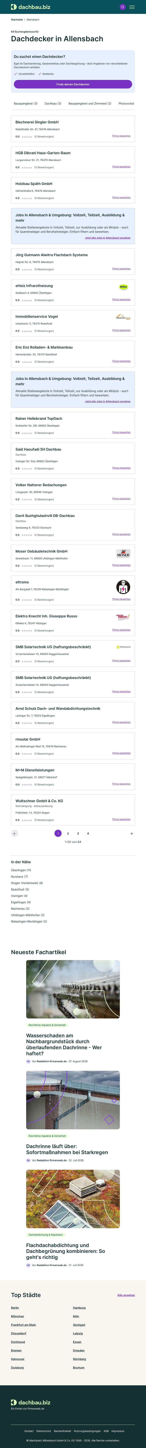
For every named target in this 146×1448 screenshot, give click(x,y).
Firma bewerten (121, 135)
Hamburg (79, 1308)
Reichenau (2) (20, 908)
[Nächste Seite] (131, 833)
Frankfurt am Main (23, 1325)
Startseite (17, 19)
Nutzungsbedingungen (87, 1431)
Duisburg (17, 1367)
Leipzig (78, 1333)
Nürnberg (79, 1359)
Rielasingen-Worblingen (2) (29, 921)
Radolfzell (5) (20, 889)
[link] (73, 129)
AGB (106, 1431)
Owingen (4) (19, 896)
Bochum (78, 1367)
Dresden (79, 1350)
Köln (76, 1316)
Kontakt (29, 1431)
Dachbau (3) (53, 103)
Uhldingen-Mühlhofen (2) (28, 915)
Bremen (16, 1350)
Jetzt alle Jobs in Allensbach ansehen (108, 237)
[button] (123, 7)
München (17, 1316)
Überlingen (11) (21, 870)
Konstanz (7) (19, 876)
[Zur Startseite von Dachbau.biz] (30, 7)
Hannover (17, 1359)
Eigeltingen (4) (21, 902)
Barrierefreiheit (62, 1431)
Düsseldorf (18, 1333)
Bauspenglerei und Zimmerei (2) (90, 103)
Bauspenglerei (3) (26, 103)
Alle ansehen (126, 1295)
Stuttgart (79, 1325)
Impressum (117, 1431)
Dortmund (18, 1342)
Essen (77, 1342)
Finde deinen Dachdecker (73, 84)
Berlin (15, 1308)
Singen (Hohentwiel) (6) (27, 883)
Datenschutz (43, 1431)
